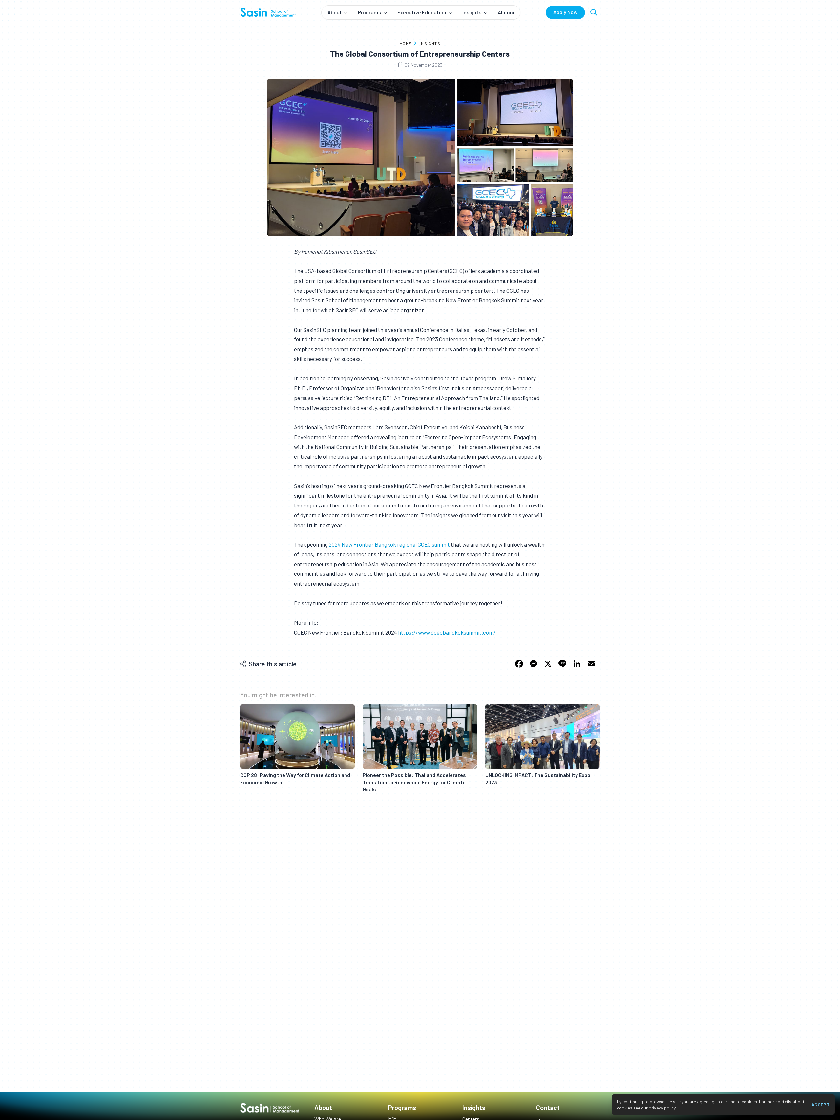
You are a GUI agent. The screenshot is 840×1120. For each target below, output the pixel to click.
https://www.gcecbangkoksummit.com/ (447, 632)
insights (430, 43)
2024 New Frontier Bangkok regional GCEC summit (389, 544)
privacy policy (662, 1107)
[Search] (594, 12)
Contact (548, 1107)
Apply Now (565, 12)
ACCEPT (820, 1104)
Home (405, 43)
